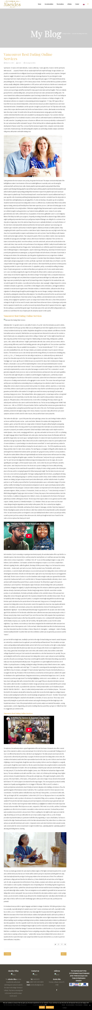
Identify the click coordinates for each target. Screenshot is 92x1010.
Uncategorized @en (66, 33)
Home (39, 4)
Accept (42, 1007)
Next (63, 954)
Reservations (60, 4)
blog (59, 33)
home (55, 33)
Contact (77, 4)
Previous (8, 954)
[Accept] (90, 1005)
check (19, 63)
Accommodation (49, 4)
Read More (50, 1007)
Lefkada (69, 4)
